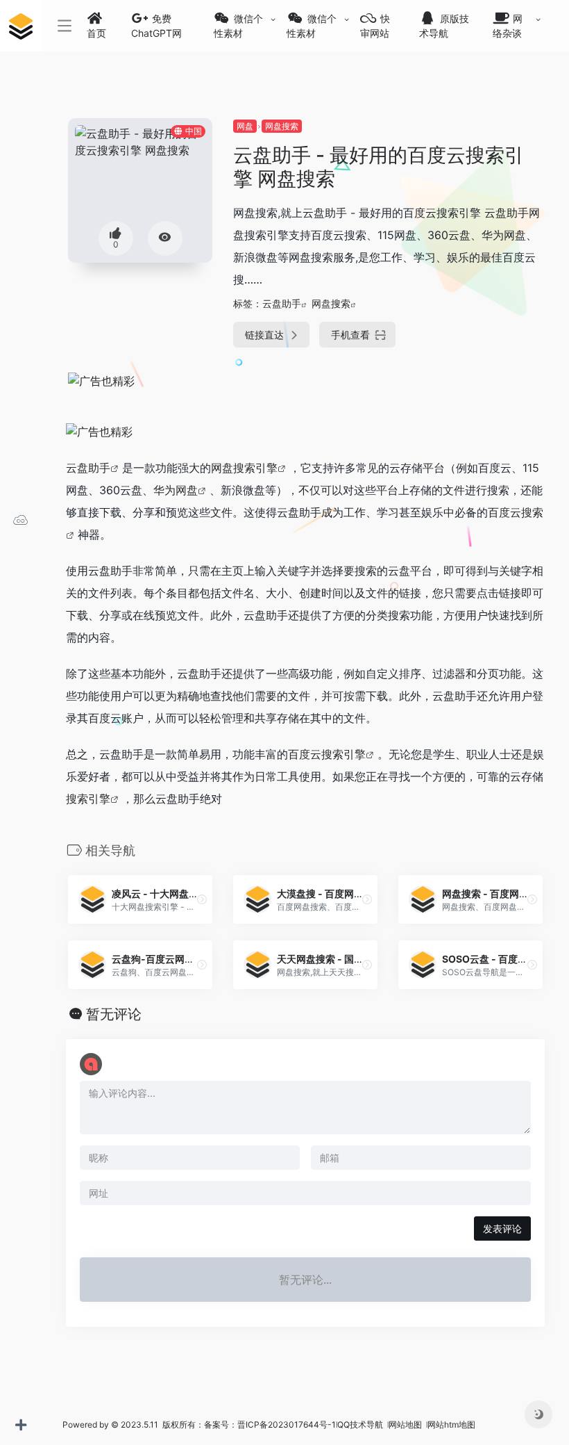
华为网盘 (175, 490)
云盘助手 (281, 303)
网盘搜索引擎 (244, 468)
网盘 (245, 126)
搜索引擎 (88, 799)
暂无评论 (114, 1014)
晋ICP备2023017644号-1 (286, 1424)
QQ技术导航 (360, 1424)
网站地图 (406, 1424)
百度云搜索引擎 (327, 754)
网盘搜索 (281, 126)
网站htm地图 (451, 1424)
